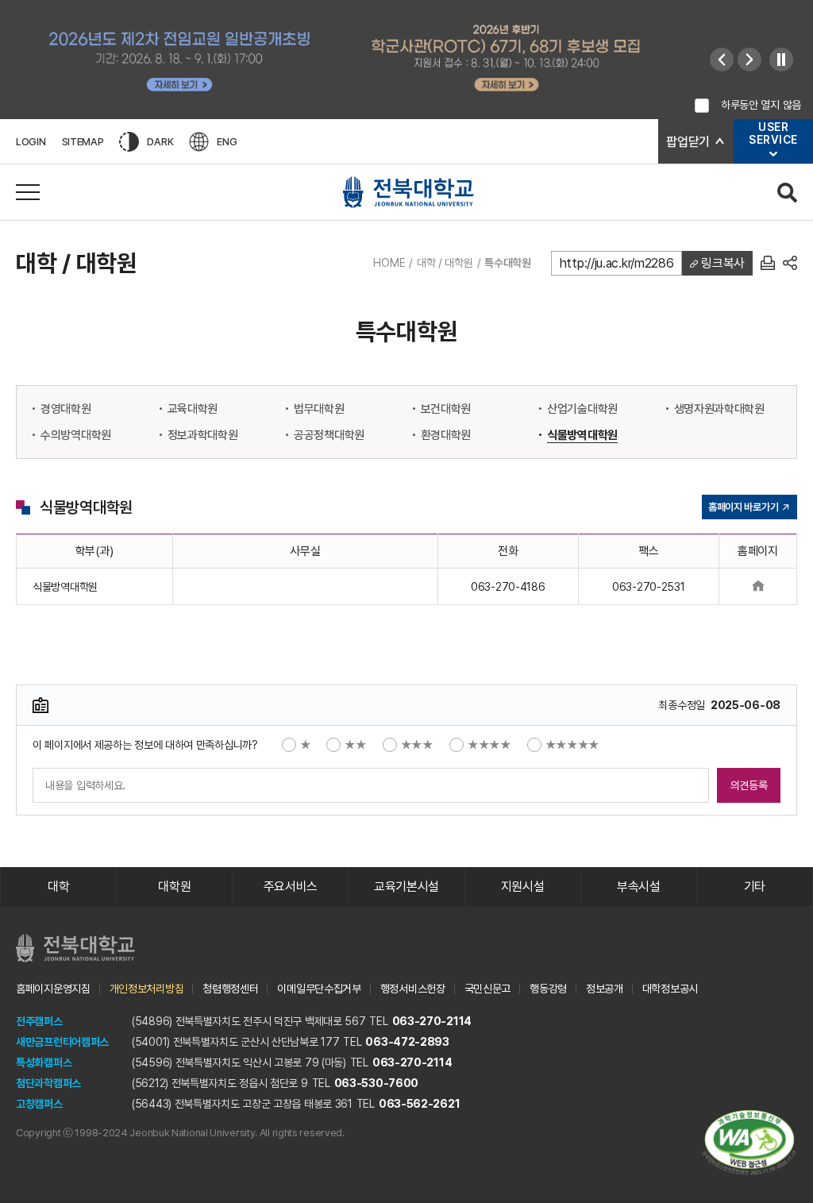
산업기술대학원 (582, 409)
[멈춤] (781, 59)
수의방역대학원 (75, 435)
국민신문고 (487, 988)
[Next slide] (749, 59)
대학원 (174, 886)
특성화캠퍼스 (43, 1062)
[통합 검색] (787, 192)
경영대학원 (65, 409)
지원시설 (523, 886)
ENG (227, 142)
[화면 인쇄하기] (768, 263)
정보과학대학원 (203, 435)
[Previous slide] (722, 59)
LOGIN (31, 142)
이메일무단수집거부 (318, 988)
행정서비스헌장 (412, 988)
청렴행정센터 (230, 988)
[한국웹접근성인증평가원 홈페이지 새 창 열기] (749, 1142)
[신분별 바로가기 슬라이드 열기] (773, 154)
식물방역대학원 (582, 435)
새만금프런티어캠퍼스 (62, 1041)
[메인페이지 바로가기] (408, 192)
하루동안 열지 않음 (761, 104)
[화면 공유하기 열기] (790, 263)
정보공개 (604, 988)
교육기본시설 (406, 886)
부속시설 (639, 886)
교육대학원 (193, 409)
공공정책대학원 (329, 435)
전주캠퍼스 (39, 1021)
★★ (355, 744)
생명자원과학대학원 (719, 409)
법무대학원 (319, 409)
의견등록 (749, 785)
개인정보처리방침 (147, 988)
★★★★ (489, 744)
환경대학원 (446, 435)
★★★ (417, 744)
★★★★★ (572, 744)
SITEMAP (83, 142)
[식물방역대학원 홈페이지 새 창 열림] (758, 586)
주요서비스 (291, 886)
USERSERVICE (773, 133)
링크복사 (721, 263)
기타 (754, 886)
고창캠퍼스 (39, 1103)
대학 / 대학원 (445, 262)
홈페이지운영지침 (53, 988)
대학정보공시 (670, 988)
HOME (389, 262)
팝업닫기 (688, 141)
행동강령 (548, 988)
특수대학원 (507, 262)
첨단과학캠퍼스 (48, 1083)
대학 (58, 886)
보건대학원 (446, 409)
